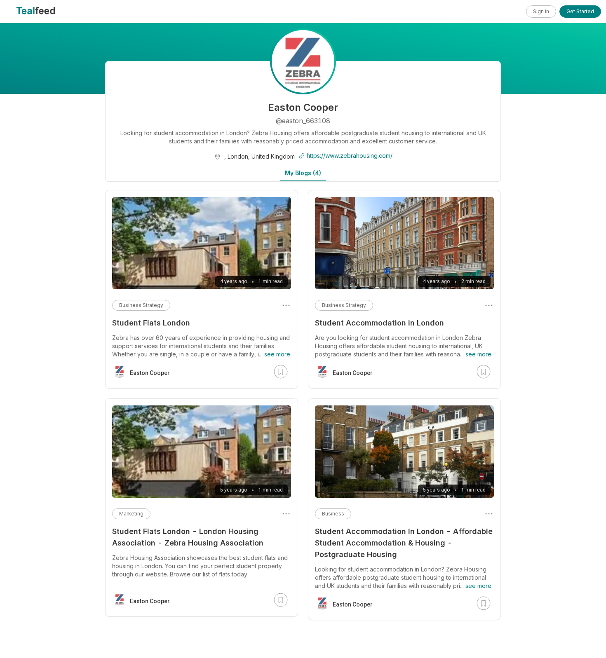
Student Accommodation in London (379, 322)
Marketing (131, 513)
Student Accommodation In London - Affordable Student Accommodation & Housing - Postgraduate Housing (404, 543)
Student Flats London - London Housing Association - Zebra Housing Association (187, 537)
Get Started (580, 11)
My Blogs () (303, 172)
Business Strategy (344, 305)
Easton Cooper (353, 373)
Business (333, 513)
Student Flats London (151, 322)
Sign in (541, 11)
